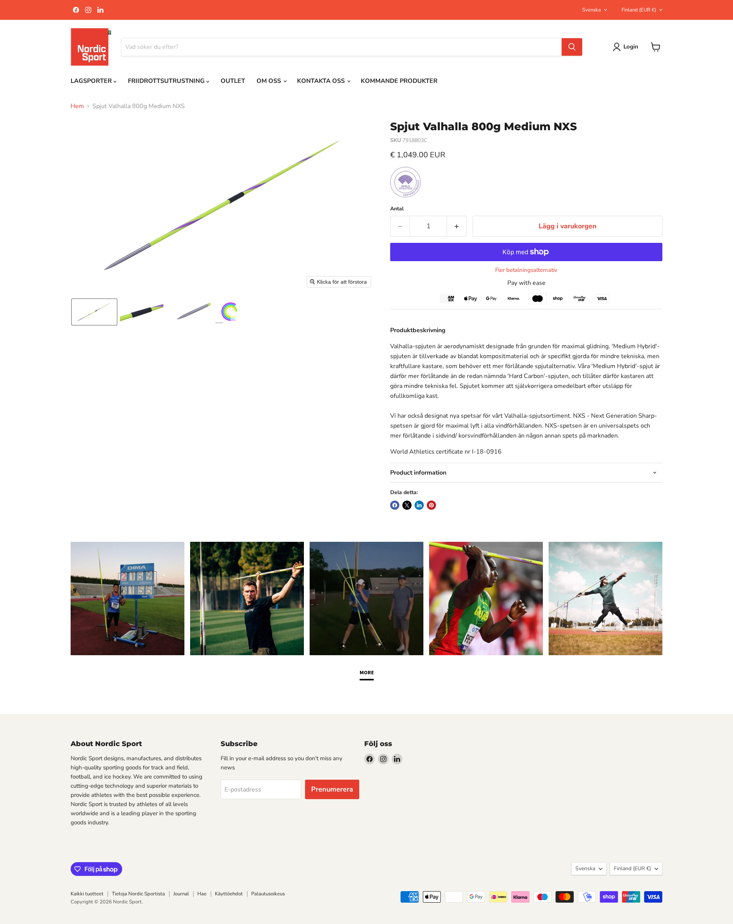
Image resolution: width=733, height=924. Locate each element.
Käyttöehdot (229, 893)
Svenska (591, 9)
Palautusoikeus (268, 893)
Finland (639, 9)
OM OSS (270, 81)
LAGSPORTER (92, 81)
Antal (397, 209)
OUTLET (233, 81)
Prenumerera (332, 789)
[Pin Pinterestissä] (431, 505)
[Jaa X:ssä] (407, 505)
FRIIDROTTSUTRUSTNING (167, 81)
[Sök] (572, 47)
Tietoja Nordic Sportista (138, 893)
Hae (202, 893)
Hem (77, 106)
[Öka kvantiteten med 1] (457, 226)
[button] (94, 312)
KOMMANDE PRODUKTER (399, 81)
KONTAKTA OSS (321, 81)
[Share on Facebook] (394, 505)
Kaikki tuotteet (87, 893)
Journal (181, 893)
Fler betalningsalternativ (526, 270)
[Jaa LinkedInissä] (419, 505)
